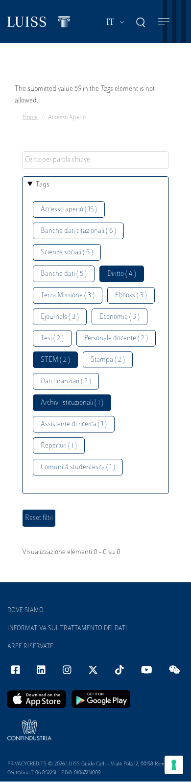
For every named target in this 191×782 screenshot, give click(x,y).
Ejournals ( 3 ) (60, 317)
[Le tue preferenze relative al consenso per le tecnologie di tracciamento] (174, 765)
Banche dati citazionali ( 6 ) (78, 231)
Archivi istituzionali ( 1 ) (72, 403)
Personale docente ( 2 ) (116, 338)
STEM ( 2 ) (55, 360)
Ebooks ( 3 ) (131, 295)
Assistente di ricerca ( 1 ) (74, 424)
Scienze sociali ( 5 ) (67, 252)
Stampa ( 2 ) (108, 360)
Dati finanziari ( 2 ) (66, 381)
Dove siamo (25, 611)
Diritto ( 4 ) (121, 274)
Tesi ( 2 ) (52, 338)
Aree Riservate (30, 647)
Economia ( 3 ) (119, 317)
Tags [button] (42, 184)
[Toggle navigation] (163, 21)
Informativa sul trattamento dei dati (67, 629)
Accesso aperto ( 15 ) (69, 209)
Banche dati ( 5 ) (64, 274)
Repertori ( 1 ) (59, 446)
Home (30, 118)
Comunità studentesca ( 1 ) (78, 467)
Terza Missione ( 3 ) (68, 295)
